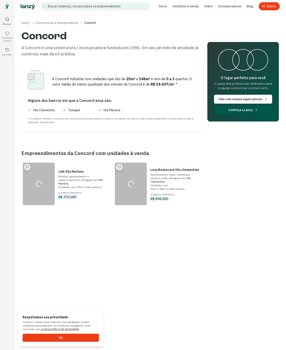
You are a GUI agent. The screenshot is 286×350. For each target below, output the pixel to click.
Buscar (7, 24)
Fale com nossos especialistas (240, 99)
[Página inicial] (7, 6)
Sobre (208, 6)
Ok (61, 338)
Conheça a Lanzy (240, 110)
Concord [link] (90, 23)
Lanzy (25, 23)
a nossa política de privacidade (60, 329)
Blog (250, 6)
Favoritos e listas (7, 39)
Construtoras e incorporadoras (56, 23)
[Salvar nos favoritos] (27, 167)
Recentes (7, 54)
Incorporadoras (229, 6)
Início (163, 6)
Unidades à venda (185, 6)
